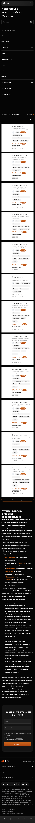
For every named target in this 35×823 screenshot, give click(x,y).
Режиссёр (10, 577)
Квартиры (4, 821)
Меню (31, 821)
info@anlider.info (7, 811)
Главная (17, 821)
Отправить (17, 744)
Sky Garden (9, 571)
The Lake (8, 580)
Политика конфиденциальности (12, 813)
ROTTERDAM (10, 557)
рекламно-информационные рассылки (14, 738)
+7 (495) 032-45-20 (27, 761)
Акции (24, 821)
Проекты (10, 821)
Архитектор (10, 569)
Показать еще (17, 500)
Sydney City (21, 563)
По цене (29, 114)
